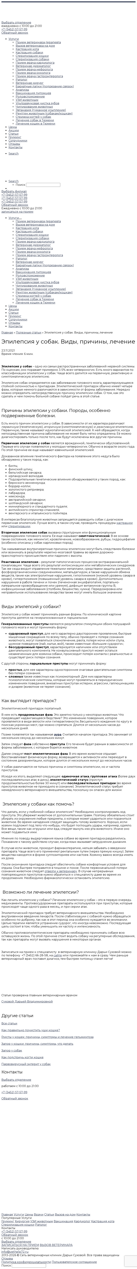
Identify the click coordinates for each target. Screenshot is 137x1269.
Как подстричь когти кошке (22, 1057)
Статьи (49, 1214)
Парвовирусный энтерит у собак (26, 1064)
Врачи (39, 1214)
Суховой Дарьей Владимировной (27, 1001)
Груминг (7, 1221)
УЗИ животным (41, 1221)
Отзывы (7, 1258)
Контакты (83, 1214)
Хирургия (22, 1221)
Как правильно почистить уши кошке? (30, 1030)
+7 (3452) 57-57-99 (14, 29)
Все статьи (9, 1023)
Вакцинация (63, 1221)
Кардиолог (82, 1221)
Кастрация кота (102, 1221)
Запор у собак (11, 1050)
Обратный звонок (14, 32)
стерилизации (19, 526)
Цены (29, 1214)
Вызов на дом (65, 1214)
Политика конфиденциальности (26, 1262)
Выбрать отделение (16, 22)
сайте (58, 955)
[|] (23, 19)
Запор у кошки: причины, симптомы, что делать (37, 1043)
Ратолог (41, 1224)
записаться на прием (17, 211)
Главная (7, 1214)
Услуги (19, 1214)
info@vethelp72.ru (15, 1251)
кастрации (124, 523)
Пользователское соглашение (74, 1262)
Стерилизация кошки (17, 1224)
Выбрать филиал (14, 191)
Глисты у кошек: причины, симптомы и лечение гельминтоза (47, 1037)
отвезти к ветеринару (61, 871)
